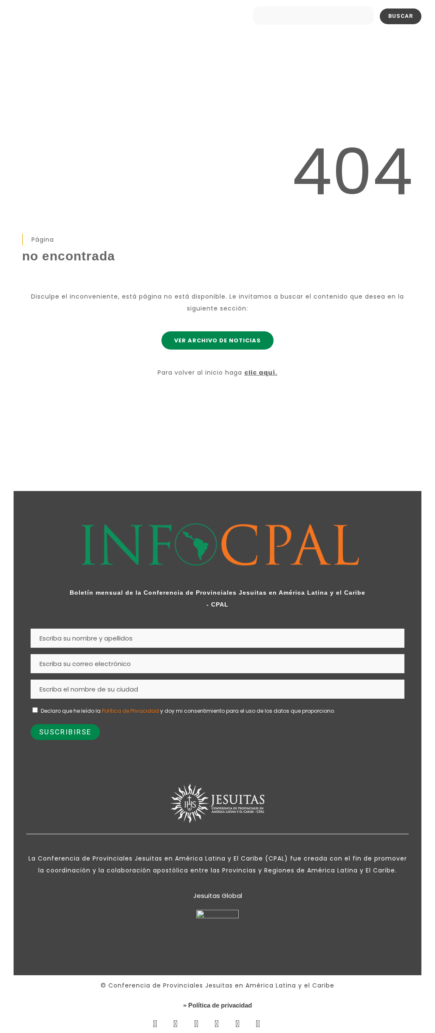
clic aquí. (260, 372)
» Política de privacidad (217, 1005)
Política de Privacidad (130, 710)
